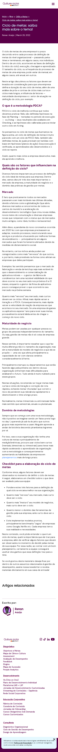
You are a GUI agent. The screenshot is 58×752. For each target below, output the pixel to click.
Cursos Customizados (13, 714)
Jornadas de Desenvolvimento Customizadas (24, 688)
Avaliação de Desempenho (15, 659)
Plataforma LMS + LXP (13, 685)
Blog (11, 17)
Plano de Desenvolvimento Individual (20, 682)
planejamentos (9, 457)
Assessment (9, 656)
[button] (53, 4)
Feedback (7, 661)
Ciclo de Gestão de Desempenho (18, 729)
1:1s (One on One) (11, 680)
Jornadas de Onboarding (14, 709)
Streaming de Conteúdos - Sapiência (20, 691)
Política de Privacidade (23, 743)
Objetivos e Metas (11, 651)
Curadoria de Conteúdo (14, 706)
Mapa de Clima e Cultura (14, 653)
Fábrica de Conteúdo (12, 703)
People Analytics (10, 669)
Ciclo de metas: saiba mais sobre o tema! (20, 20)
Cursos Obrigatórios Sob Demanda (19, 712)
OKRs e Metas (22, 17)
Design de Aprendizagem (14, 732)
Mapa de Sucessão (12, 667)
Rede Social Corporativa (14, 693)
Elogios (6, 664)
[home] (11, 4)
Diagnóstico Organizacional (15, 727)
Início (4, 17)
